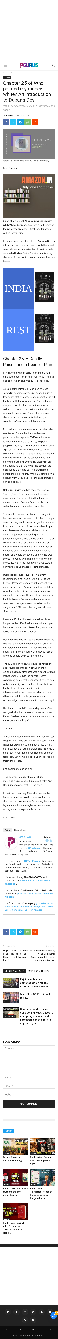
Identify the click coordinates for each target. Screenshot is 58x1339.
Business (15, 72)
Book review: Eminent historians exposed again (41, 1160)
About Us (36, 1329)
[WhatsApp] (27, 122)
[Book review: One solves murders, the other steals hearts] (15, 1177)
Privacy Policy (12, 1329)
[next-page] (10, 1031)
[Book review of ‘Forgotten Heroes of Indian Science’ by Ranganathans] (42, 1177)
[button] (5, 65)
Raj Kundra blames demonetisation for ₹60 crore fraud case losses (34, 983)
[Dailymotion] (8, 1312)
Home (5, 72)
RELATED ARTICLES (14, 971)
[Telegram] (20, 122)
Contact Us (47, 1329)
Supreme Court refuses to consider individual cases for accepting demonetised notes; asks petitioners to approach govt (37, 1016)
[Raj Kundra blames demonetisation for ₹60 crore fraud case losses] (11, 983)
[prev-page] (5, 1031)
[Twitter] (13, 122)
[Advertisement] (29, 31)
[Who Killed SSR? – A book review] (11, 997)
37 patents (34, 848)
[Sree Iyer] (11, 843)
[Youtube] (33, 1320)
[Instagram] (25, 1312)
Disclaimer (25, 1329)
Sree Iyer (10, 115)
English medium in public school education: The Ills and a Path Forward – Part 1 (15, 955)
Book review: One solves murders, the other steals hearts (15, 1191)
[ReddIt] (35, 122)
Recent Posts (20, 830)
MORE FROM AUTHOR (38, 971)
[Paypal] (33, 1312)
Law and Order (9, 987)
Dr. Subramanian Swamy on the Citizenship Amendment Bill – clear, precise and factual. (42, 955)
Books (6, 1002)
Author (8, 830)
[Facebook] (6, 122)
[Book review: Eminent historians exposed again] (42, 1146)
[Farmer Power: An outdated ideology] (15, 1146)
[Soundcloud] (42, 1312)
